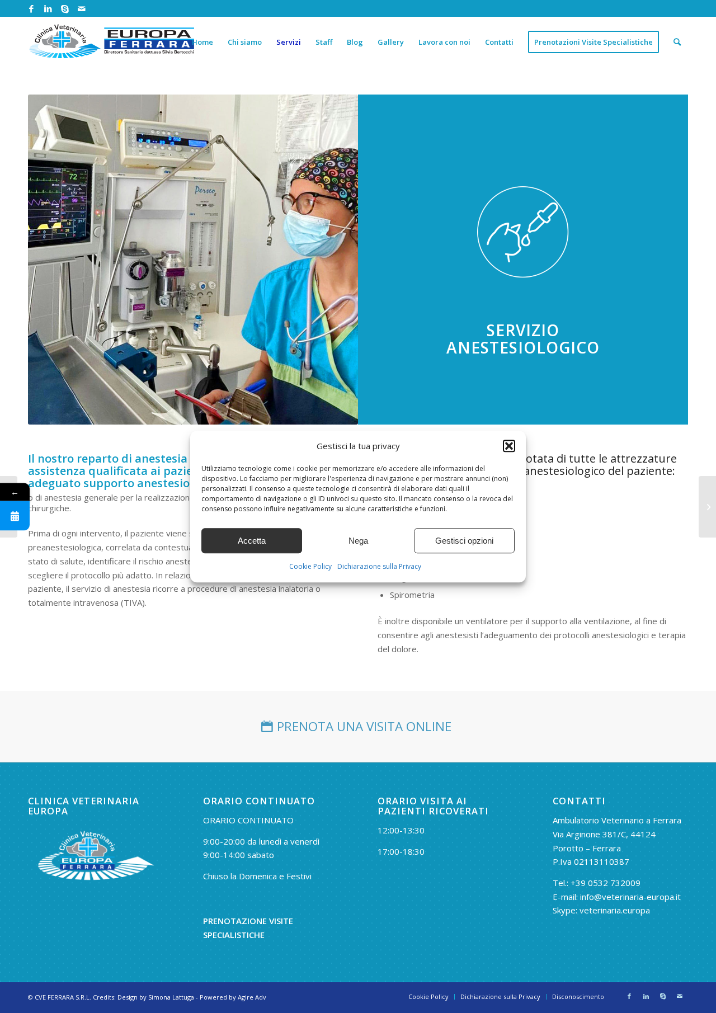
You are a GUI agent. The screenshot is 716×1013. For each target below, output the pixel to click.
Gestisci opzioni (464, 540)
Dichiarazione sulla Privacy (379, 567)
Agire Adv (252, 997)
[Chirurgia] (707, 507)
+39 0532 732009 (605, 882)
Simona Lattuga (171, 997)
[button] (509, 445)
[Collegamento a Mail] (81, 8)
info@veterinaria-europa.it (630, 896)
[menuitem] (202, 42)
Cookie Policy (310, 567)
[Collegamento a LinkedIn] (48, 8)
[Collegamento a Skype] (64, 8)
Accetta (252, 540)
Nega (358, 540)
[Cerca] (677, 42)
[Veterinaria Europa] (112, 42)
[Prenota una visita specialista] (15, 515)
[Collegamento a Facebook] (31, 8)
